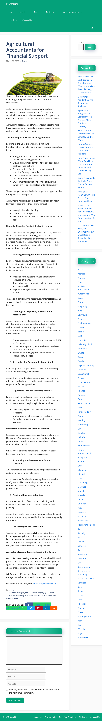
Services (82, 545)
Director (82, 369)
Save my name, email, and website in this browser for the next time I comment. (34, 691)
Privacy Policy (51, 717)
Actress (81, 273)
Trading (81, 608)
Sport (80, 591)
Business (50, 12)
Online (81, 499)
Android (81, 277)
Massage (82, 486)
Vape (80, 620)
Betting (81, 302)
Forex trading (84, 411)
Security (81, 533)
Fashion (81, 386)
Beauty (81, 297)
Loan (80, 478)
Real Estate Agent (86, 524)
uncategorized (84, 616)
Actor (80, 269)
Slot (79, 562)
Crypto (81, 352)
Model (81, 491)
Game (80, 416)
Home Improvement (70, 12)
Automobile (83, 293)
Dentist (81, 361)
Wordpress (83, 637)
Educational (83, 373)
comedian (82, 348)
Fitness (81, 399)
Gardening (83, 424)
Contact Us (27, 20)
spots (80, 595)
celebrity (82, 340)
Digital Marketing (86, 365)
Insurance (82, 461)
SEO (79, 537)
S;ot (79, 529)
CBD (80, 335)
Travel (80, 612)
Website (82, 629)
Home (11, 12)
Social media (84, 567)
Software (82, 582)
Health (11, 20)
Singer (81, 550)
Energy (81, 378)
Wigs (80, 633)
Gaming (81, 420)
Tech (36, 12)
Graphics (82, 432)
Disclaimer (83, 717)
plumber (82, 512)
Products (82, 516)
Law (79, 465)
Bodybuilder (83, 314)
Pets (80, 507)
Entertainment (85, 382)
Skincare (82, 558)
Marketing (82, 482)
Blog (80, 310)
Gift (79, 428)
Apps (80, 282)
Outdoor (82, 503)
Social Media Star (86, 578)
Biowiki (12, 4)
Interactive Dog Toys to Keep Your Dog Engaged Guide (31, 593)
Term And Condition (67, 717)
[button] (92, 28)
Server (81, 541)
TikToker (82, 603)
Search (81, 42)
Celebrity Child (85, 344)
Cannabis (82, 327)
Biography (82, 306)
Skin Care (82, 554)
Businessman (84, 323)
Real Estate (83, 520)
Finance (12, 590)
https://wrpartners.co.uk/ (45, 583)
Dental (81, 357)
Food (80, 407)
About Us (38, 717)
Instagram (82, 457)
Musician (82, 495)
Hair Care (82, 437)
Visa (79, 624)
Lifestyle (22, 12)
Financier (82, 395)
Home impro (84, 445)
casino (81, 331)
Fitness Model (84, 403)
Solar (80, 586)
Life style (82, 469)
